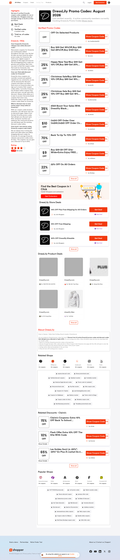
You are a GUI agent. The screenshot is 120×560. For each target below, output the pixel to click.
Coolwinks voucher (91, 378)
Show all (73, 178)
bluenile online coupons (84, 515)
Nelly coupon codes (84, 511)
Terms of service (37, 553)
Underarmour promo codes (64, 498)
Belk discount (73, 502)
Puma (100, 365)
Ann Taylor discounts (58, 502)
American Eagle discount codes (63, 382)
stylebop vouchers (89, 507)
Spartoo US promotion (72, 507)
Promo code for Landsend (85, 382)
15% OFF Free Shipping (60, 224)
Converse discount (88, 502)
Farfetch (89, 481)
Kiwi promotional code (58, 386)
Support (108, 542)
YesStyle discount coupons (57, 378)
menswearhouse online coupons (65, 511)
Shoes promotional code (82, 373)
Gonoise (89, 365)
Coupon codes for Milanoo (64, 515)
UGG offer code (85, 520)
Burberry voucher (73, 395)
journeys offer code (83, 494)
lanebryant (78, 365)
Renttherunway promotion (62, 403)
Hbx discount (56, 507)
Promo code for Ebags (90, 395)
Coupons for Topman (62, 390)
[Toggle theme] (109, 2)
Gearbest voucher (75, 378)
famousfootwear (43, 481)
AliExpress (53, 365)
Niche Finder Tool (36, 542)
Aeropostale (66, 481)
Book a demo (13, 542)
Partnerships (24, 542)
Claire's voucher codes (91, 490)
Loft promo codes (74, 490)
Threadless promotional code (83, 403)
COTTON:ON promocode (56, 490)
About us (92, 542)
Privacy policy (27, 553)
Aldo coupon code (90, 386)
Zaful (76, 481)
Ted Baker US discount (83, 498)
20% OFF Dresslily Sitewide (62, 238)
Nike (64, 365)
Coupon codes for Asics (64, 399)
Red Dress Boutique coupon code (66, 520)
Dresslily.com (44, 280)
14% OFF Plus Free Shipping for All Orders (69, 210)
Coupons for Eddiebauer (56, 395)
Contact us (100, 542)
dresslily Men (69, 312)
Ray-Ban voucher (74, 386)
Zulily (52, 481)
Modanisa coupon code (83, 399)
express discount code (64, 373)
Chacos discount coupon (65, 494)
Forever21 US (103, 481)
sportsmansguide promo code (82, 390)
